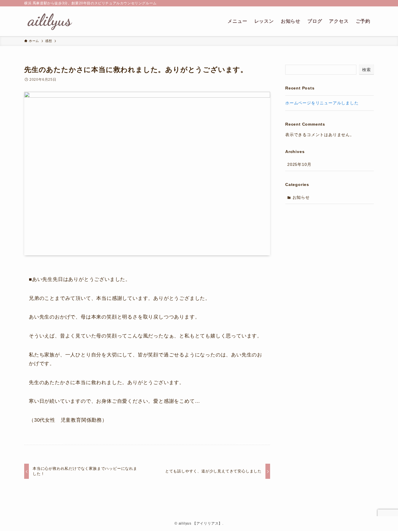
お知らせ (301, 197)
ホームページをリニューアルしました (322, 103)
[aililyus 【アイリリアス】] (49, 21)
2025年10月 (299, 164)
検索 (366, 69)
